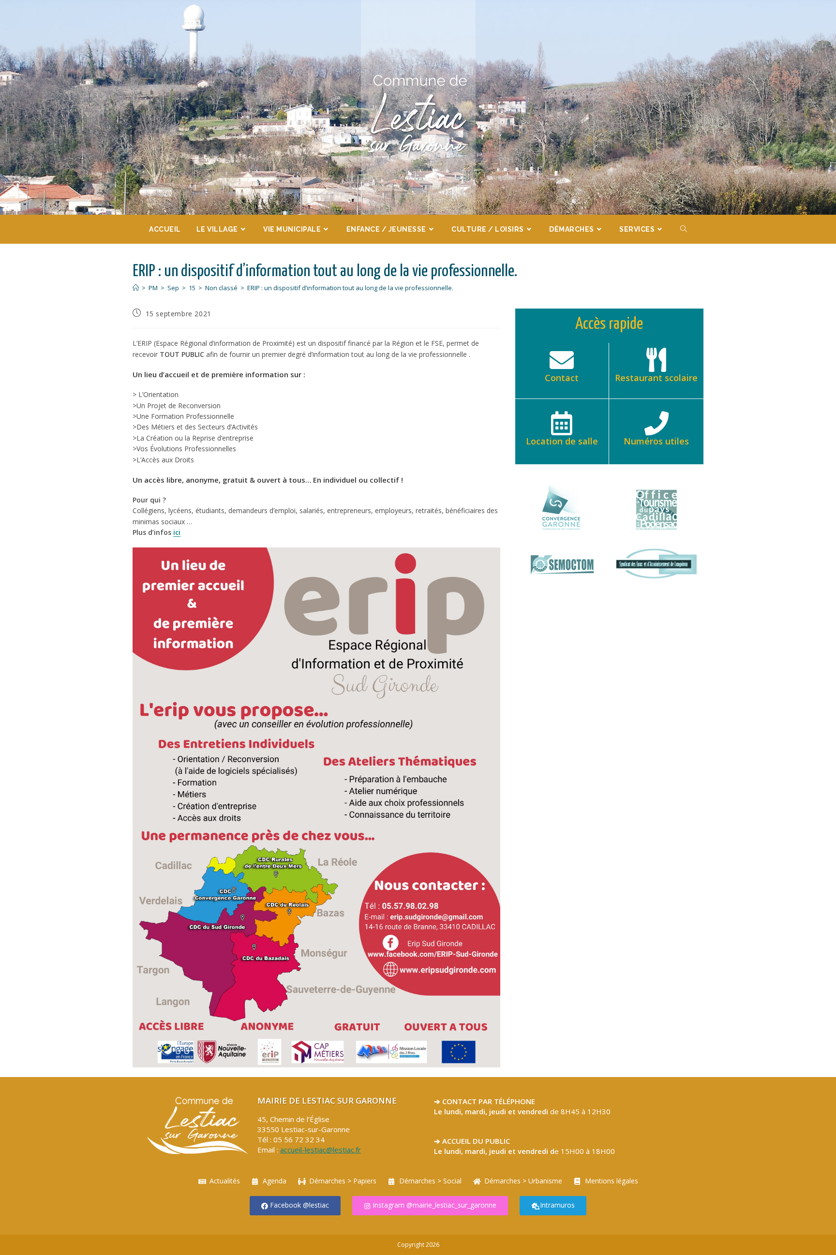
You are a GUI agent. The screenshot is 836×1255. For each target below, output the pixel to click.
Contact (562, 378)
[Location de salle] (562, 423)
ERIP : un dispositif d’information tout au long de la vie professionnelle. (350, 287)
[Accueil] (136, 287)
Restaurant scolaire (656, 378)
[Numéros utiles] (656, 423)
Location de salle (562, 441)
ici (176, 532)
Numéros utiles (656, 441)
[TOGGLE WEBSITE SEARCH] (683, 229)
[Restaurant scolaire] (656, 360)
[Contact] (562, 360)
